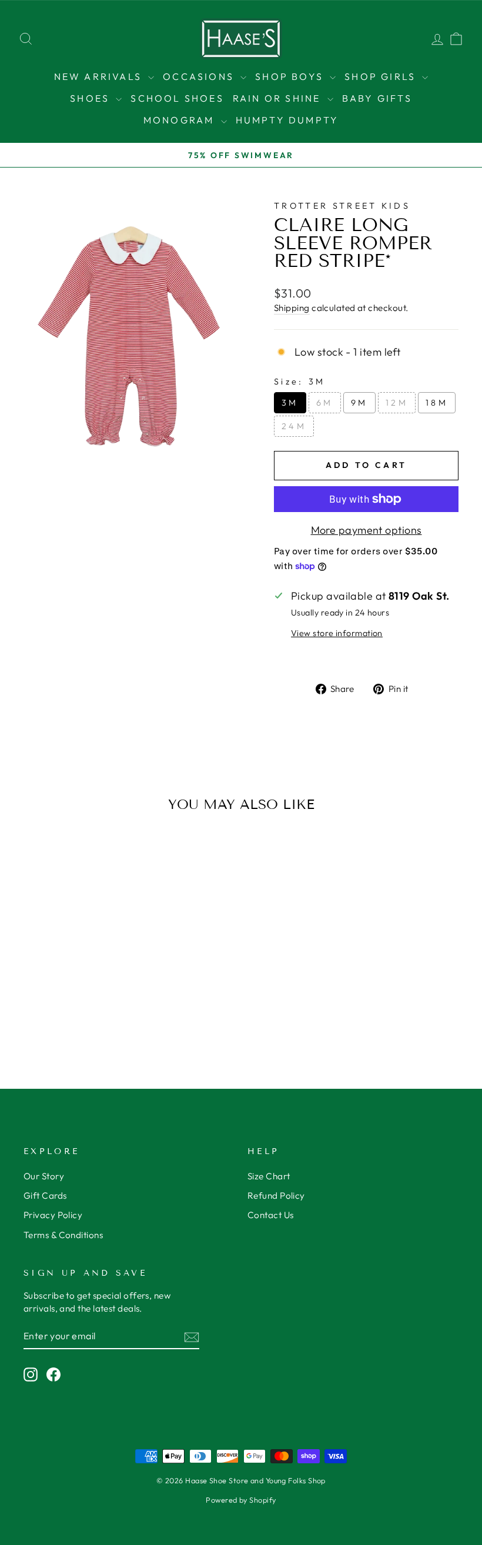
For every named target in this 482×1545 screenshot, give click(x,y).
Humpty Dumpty (287, 120)
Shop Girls (381, 76)
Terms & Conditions (63, 1234)
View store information (337, 633)
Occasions (200, 76)
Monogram (180, 120)
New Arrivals (100, 76)
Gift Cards (45, 1195)
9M (359, 402)
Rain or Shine (278, 98)
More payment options (366, 530)
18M (437, 402)
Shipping (292, 307)
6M (324, 402)
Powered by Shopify (241, 1499)
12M (397, 402)
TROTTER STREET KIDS (342, 205)
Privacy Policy (53, 1214)
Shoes (91, 98)
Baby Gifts (377, 98)
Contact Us (270, 1214)
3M (290, 402)
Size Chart (268, 1176)
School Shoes (176, 98)
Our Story (44, 1176)
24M (294, 426)
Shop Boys (291, 76)
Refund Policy (276, 1195)
